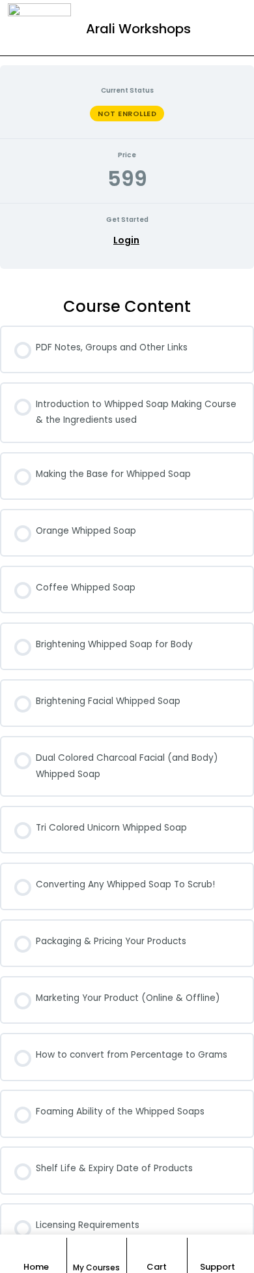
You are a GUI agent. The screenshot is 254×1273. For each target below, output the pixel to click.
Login (126, 240)
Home (36, 1267)
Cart (157, 1267)
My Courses (96, 1267)
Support (217, 1267)
